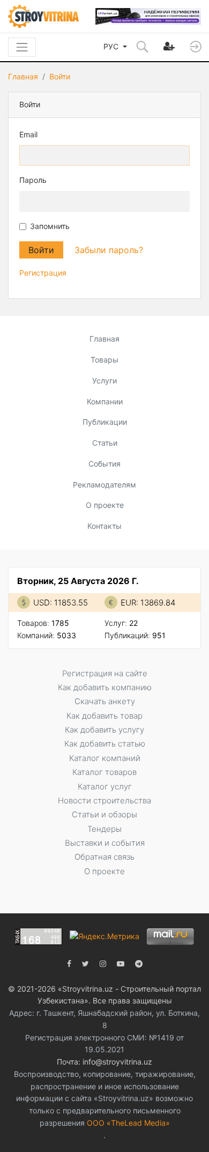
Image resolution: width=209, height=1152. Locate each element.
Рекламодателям (104, 484)
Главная (23, 76)
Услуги (104, 380)
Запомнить (50, 226)
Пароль (33, 179)
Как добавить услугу (104, 730)
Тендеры (104, 829)
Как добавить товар (104, 716)
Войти (59, 76)
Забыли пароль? (108, 250)
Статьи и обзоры (104, 814)
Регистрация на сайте (104, 673)
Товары (104, 359)
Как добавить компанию (105, 687)
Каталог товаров (104, 772)
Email (28, 134)
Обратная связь (104, 857)
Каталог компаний (104, 758)
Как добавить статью (104, 744)
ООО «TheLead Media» (128, 1122)
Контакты (104, 525)
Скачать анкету (104, 701)
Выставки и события (105, 843)
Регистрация (42, 272)
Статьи (104, 442)
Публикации (105, 421)
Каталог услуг (105, 786)
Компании (105, 401)
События (104, 463)
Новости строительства (104, 800)
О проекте (105, 504)
